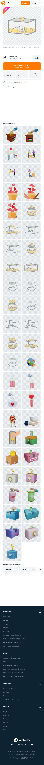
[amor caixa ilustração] (12, 249)
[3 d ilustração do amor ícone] (12, 684)
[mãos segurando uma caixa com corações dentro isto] (12, 267)
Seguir (37, 58)
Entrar (34, 3)
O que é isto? (22, 82)
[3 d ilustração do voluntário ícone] (12, 173)
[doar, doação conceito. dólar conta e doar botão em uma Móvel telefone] (12, 741)
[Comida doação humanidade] (12, 722)
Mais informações (10, 87)
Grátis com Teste (22, 66)
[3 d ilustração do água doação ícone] (12, 627)
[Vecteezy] (3, 3)
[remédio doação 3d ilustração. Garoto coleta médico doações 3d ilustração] (12, 230)
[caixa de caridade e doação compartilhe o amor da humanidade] (12, 305)
